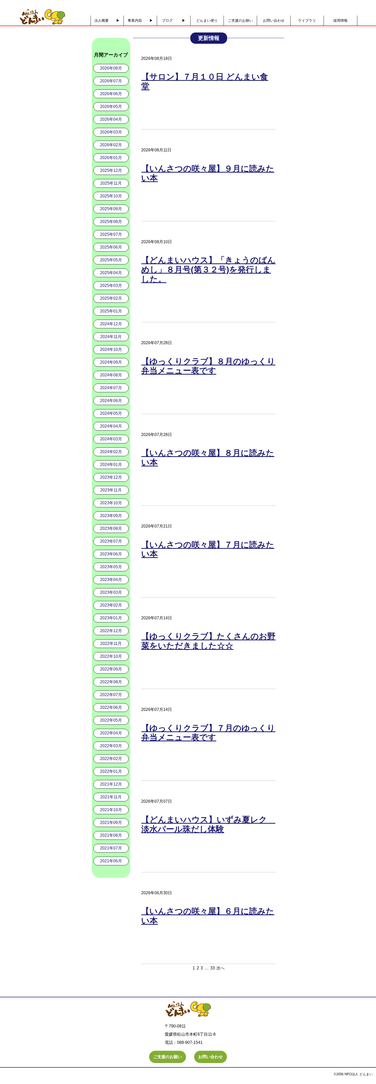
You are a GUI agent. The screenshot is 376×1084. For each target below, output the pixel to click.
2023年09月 (111, 515)
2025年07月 (111, 234)
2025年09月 (111, 209)
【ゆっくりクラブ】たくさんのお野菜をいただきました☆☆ (208, 641)
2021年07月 (111, 848)
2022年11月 (111, 643)
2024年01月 (111, 464)
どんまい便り (207, 20)
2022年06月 (111, 707)
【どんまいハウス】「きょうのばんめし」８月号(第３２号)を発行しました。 (208, 269)
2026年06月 (111, 94)
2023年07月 (111, 541)
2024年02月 (111, 452)
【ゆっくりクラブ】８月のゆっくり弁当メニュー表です (208, 366)
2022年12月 (111, 631)
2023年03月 (111, 592)
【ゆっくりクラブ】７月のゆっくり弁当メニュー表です (208, 732)
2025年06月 (111, 247)
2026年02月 (111, 145)
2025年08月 (111, 221)
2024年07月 (111, 388)
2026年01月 (111, 157)
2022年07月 (111, 694)
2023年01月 (111, 618)
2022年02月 (111, 758)
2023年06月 (111, 554)
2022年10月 (111, 656)
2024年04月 (111, 426)
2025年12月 (111, 170)
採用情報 (340, 20)
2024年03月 (111, 439)
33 (212, 968)
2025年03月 (111, 285)
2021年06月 (111, 861)
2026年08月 (111, 68)
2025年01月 (111, 311)
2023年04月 (111, 579)
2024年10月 (111, 349)
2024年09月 (111, 362)
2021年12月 (111, 784)
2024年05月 (111, 413)
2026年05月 (111, 106)
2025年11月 (111, 183)
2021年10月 (111, 810)
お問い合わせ (273, 20)
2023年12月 (111, 477)
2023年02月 (111, 605)
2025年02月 (111, 298)
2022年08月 (111, 682)
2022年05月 (111, 720)
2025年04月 (111, 273)
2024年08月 (111, 375)
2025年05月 (111, 260)
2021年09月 (111, 822)
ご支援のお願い (240, 20)
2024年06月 (111, 400)
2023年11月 (111, 490)
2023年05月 (111, 567)
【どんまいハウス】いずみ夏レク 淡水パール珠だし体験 (208, 824)
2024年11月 (111, 336)
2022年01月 (111, 771)
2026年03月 (111, 132)
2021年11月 (111, 797)
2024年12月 (111, 324)
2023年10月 (111, 503)
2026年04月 (111, 119)
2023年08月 (111, 528)
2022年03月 (111, 746)
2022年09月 (111, 669)
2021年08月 (111, 835)
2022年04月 (111, 733)
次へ (220, 968)
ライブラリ (307, 20)
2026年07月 (111, 81)
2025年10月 (111, 196)
